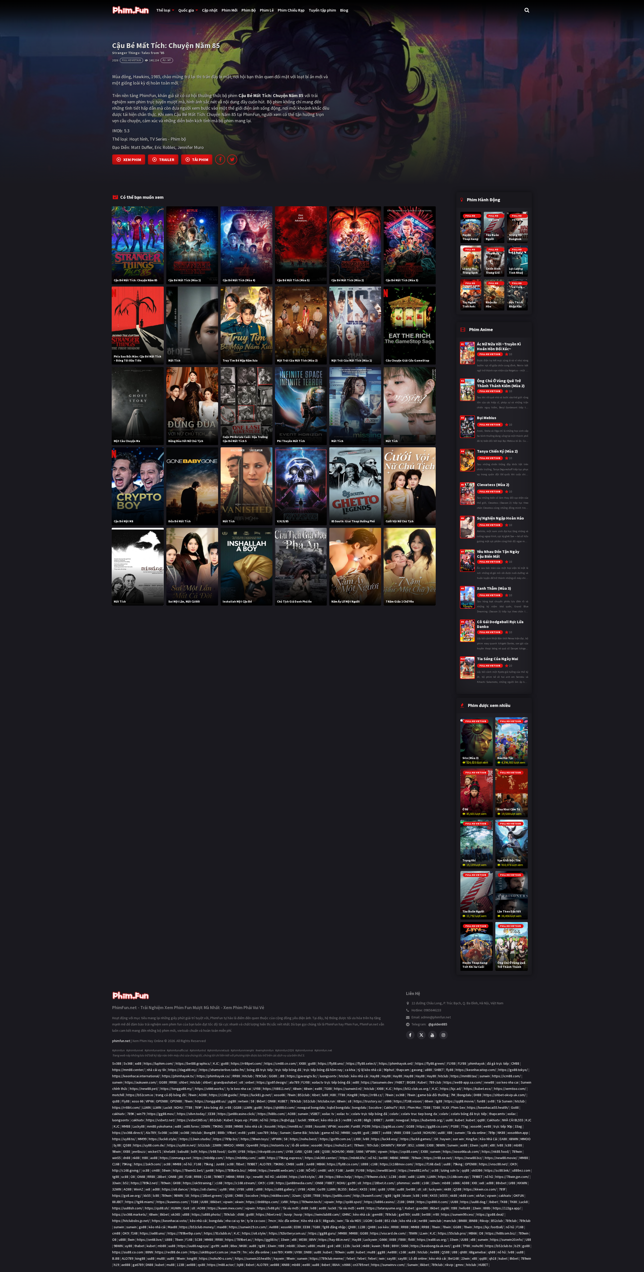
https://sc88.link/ (497, 1170)
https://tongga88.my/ (176, 1088)
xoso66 (279, 1095)
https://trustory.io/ (368, 1101)
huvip (288, 1214)
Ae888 (273, 1227)
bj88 (240, 1264)
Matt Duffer (141, 147)
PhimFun (147, 95)
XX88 (302, 1063)
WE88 (303, 1239)
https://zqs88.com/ (404, 1151)
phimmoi (403, 1183)
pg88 (232, 1101)
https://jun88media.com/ (294, 1183)
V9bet (231, 1132)
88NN (149, 1252)
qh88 (463, 1252)
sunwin (484, 1076)
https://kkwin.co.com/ (480, 1189)
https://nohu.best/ (303, 1139)
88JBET (117, 1202)
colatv (394, 1113)
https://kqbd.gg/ (283, 1120)
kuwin (376, 1246)
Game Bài (300, 1132)
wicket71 (155, 1151)
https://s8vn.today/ (191, 1113)
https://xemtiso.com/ (510, 1088)
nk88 (136, 1158)
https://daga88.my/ (182, 1069)
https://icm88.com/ (506, 1076)
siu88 (416, 1214)
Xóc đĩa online (288, 1220)
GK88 (177, 1183)
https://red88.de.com (171, 1252)
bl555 (444, 1195)
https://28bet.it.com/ (379, 1183)
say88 (356, 1132)
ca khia (350, 1069)
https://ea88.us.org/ (432, 1239)
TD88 (426, 1107)
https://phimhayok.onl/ (396, 1063)
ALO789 (265, 1164)
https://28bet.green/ (206, 1195)
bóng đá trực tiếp (260, 1069)
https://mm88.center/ (128, 1069)
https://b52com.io (139, 1095)
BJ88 (115, 1258)
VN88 (397, 1132)
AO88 (203, 1095)
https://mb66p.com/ (208, 1158)
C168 (115, 1164)
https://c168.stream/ (240, 1183)
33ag (518, 1126)
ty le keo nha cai (239, 1088)
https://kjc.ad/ (451, 1088)
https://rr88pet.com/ (246, 1063)
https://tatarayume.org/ (385, 1208)
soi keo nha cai (507, 1082)
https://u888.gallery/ (280, 1189)
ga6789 (404, 1214)
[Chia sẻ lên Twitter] (232, 159)
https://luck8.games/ (416, 1139)
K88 (333, 1095)
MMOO (525, 1139)
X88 (449, 1132)
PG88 (455, 1126)
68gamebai (477, 1252)
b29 (517, 1246)
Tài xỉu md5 (291, 1208)
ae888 (125, 1264)
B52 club (391, 1220)
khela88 (169, 1151)
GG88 (273, 1076)
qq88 (481, 1120)
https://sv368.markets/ (129, 1214)
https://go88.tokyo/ (513, 1069)
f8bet (240, 1164)
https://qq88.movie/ (460, 1101)
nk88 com (466, 1195)
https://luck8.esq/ (384, 1139)
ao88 (463, 1145)
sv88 (491, 1101)
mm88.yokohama (159, 1126)
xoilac (511, 1113)
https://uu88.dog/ (473, 1202)
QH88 (372, 1227)
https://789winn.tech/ (306, 1202)
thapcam (402, 1069)
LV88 (298, 1151)
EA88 (503, 1139)
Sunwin (285, 1132)
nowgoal (402, 1120)
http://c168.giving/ (126, 1170)
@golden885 (437, 1024)
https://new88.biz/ (468, 1158)
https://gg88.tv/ (266, 1239)
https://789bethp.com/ (185, 1233)
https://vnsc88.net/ (493, 1164)
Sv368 (128, 1063)
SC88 (198, 1239)
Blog (344, 10)
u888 (428, 1069)
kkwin (407, 1195)
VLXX (445, 1107)
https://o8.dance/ (175, 1189)
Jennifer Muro (190, 147)
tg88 (438, 1101)
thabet (139, 1246)
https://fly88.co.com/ (343, 1164)
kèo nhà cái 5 (330, 1120)
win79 (141, 1113)
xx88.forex (191, 1126)
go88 (225, 1063)
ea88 (318, 1088)
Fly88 (126, 1101)
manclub (450, 1220)
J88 (282, 1076)
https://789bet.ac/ (239, 1239)
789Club (261, 1076)
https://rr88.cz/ (371, 1095)
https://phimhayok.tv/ (178, 1076)
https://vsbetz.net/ (160, 1120)
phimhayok (476, 1063)
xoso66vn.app (517, 1132)
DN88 (410, 1202)
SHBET (439, 1069)
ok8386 (476, 1170)
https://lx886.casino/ (379, 1202)
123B (361, 1227)
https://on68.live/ (150, 1239)
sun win (458, 1139)
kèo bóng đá (213, 1107)
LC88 (392, 1176)
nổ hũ (264, 1120)
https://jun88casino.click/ (236, 1113)
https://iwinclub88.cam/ (322, 1214)
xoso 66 (137, 1101)
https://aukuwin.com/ (141, 1082)
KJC (216, 1063)
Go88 (515, 1107)
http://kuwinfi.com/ (367, 1195)
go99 (351, 1183)
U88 (528, 1239)
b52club (309, 1101)
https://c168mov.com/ (396, 1164)
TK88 (503, 1202)
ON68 (272, 1101)
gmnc (460, 1264)
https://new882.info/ (413, 1170)
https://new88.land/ (381, 1170)
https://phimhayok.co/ (213, 1076)
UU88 (204, 1202)
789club (295, 1101)
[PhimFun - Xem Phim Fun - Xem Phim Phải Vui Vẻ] (130, 993)
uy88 (484, 1145)
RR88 (236, 1076)
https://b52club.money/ (197, 1227)
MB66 (394, 1158)
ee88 (487, 1126)
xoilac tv (328, 1113)
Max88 (172, 1227)
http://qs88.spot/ (349, 1202)
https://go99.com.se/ (336, 1139)
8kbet (261, 1101)
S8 (252, 1101)
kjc (249, 1176)
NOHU (178, 1107)
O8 (133, 1176)
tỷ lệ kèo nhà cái (369, 1069)
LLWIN (146, 1107)
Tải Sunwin (504, 1101)
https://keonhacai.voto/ (170, 1220)
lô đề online (300, 1145)
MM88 (126, 1126)
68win (297, 1088)
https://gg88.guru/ (322, 1233)
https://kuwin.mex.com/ (225, 1208)
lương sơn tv (450, 1170)
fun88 (481, 1101)
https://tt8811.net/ (277, 1088)
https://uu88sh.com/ (127, 1208)
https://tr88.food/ (212, 1151)
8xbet (353, 1189)
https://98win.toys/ (255, 1139)
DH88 (477, 1095)
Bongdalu (464, 1095)
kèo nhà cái (359, 1076)
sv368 (400, 1095)
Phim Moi (414, 1107)
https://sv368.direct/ (127, 1132)
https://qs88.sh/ (157, 1208)
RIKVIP (401, 1145)
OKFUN (518, 1195)
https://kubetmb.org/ (427, 1120)
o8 (241, 1082)
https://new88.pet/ (144, 1088)
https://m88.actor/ (221, 1264)
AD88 (465, 1183)
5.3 (127, 131)
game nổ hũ (330, 1132)
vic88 (357, 1120)
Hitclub (247, 1076)
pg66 (445, 1208)
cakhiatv (118, 1113)
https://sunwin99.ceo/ (457, 1214)
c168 (374, 1164)
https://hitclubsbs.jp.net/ (131, 1220)
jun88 (210, 1170)
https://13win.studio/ (195, 1139)
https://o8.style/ (254, 1233)
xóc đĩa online (259, 1252)
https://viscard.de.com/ (388, 1233)
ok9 (331, 1170)
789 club (435, 1082)
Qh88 (352, 1227)
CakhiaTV (390, 1107)
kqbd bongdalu (338, 1107)
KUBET (283, 1101)
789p (491, 1132)
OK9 (513, 1164)
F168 (197, 1164)
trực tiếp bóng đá (288, 1069)
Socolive (375, 1107)
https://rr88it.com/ (126, 1107)
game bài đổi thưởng (433, 1095)
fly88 (449, 1069)
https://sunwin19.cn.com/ (248, 1227)
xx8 (481, 1183)
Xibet (316, 1095)
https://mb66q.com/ (241, 1158)
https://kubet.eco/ (478, 1088)
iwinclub (435, 1220)
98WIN (440, 1145)
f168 (188, 1176)
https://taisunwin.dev (377, 1082)
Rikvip (484, 1220)
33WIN (205, 1126)
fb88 (411, 1239)
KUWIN (176, 1208)
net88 (423, 1220)
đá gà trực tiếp (498, 1063)
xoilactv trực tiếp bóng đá (331, 1082)
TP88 (466, 1246)
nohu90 (477, 1246)
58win (166, 1170)
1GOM (367, 1220)
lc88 (508, 1145)
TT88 (341, 1095)
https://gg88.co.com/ (433, 1126)
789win (359, 1145)
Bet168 (453, 1258)
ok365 (175, 1214)
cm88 (156, 1170)
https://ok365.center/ (321, 1158)
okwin (239, 1202)
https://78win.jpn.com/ (512, 1176)
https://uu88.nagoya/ (193, 1246)
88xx (233, 1246)
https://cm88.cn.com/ (280, 1063)
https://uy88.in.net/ (181, 1145)
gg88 (381, 1252)
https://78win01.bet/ (188, 1170)
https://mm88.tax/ (464, 1076)
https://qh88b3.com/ (279, 1107)
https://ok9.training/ (198, 1183)
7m (244, 1252)
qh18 (492, 1258)
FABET (400, 1082)
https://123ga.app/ (507, 1208)
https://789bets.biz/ (231, 1170)
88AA (336, 1264)
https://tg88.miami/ (139, 1202)
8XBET (378, 1120)
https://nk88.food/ (495, 1151)
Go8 (186, 1208)
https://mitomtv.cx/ (275, 1145)
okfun (480, 1195)
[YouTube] (432, 1035)
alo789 (294, 1082)
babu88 (183, 1151)
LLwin (424, 1233)
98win (116, 1151)
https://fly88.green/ (430, 1063)
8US (402, 1107)
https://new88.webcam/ (277, 1170)
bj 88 (117, 1145)
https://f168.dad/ (428, 1164)
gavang (417, 1069)
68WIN (513, 1139)
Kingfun (471, 1139)
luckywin (435, 1189)
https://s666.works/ (210, 1088)
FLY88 (451, 1063)
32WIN (116, 1189)
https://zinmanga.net (175, 1158)
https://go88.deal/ (490, 1214)
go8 (366, 1132)
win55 (116, 1158)
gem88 (377, 1214)
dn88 (126, 1158)
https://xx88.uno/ (152, 1233)
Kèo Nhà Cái (488, 1139)
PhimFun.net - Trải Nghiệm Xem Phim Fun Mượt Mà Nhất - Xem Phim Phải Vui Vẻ (188, 1007)
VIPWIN (276, 1139)
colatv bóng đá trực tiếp (469, 1113)
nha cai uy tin (235, 1220)
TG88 (328, 1088)
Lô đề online (418, 1258)
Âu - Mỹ (167, 60)
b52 (126, 1183)
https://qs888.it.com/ (432, 1202)
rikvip (449, 1264)
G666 (383, 1239)
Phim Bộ (249, 10)
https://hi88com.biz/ (501, 1233)
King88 (352, 1095)
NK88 (501, 1132)
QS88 (127, 1145)
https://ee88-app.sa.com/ (463, 1082)
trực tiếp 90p (502, 1126)
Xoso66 (269, 1126)
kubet (459, 1120)
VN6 (231, 1189)
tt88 (145, 1158)
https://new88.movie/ (501, 1158)
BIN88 (463, 1220)
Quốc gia (186, 10)
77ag (464, 1126)
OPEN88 (162, 1101)
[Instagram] (443, 1035)
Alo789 (151, 1132)
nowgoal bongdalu (311, 1107)
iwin (340, 1220)
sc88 (167, 1164)
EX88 (406, 1132)
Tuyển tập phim (322, 10)
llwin (131, 1239)
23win (435, 1183)
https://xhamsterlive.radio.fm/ (222, 1069)
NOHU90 (429, 1132)
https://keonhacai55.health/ (488, 1107)
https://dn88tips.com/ (262, 1202)
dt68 (240, 1214)
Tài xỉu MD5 (353, 1220)
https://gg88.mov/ (161, 1113)
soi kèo (383, 1227)
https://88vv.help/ (339, 1176)
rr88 (228, 1107)
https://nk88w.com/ (275, 1195)
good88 (422, 1208)
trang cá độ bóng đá (170, 1095)
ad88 (490, 1183)
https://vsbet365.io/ (192, 1120)
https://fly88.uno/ (331, 1063)
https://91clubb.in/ (218, 1233)
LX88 (357, 1139)
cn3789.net (361, 1264)
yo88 (251, 1132)
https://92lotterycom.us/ (287, 1233)
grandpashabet (225, 1082)
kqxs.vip (241, 1120)
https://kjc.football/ (489, 1227)
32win (296, 1195)
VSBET (315, 1113)
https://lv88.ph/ (268, 1208)
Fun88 (355, 1126)
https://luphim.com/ (158, 1063)
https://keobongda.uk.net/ (431, 1246)
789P (198, 1107)
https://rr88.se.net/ (438, 1158)
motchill (118, 1095)
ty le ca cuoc (256, 1220)
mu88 (321, 1246)
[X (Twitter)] (421, 1035)
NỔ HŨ (310, 1170)
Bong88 (209, 1132)
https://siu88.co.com (127, 1252)
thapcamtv (497, 1113)
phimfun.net (121, 1041)
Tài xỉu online (476, 1132)
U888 (364, 1164)
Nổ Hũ (269, 1176)
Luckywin (370, 1239)
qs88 (115, 1101)
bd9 (194, 1151)
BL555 (342, 1189)
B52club (304, 1095)
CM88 (515, 1063)
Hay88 (374, 1076)
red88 (347, 1120)
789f (502, 1189)
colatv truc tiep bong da (419, 1113)
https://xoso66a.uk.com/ (461, 1151)
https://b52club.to (498, 1246)
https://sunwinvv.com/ (388, 1264)
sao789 (262, 1132)
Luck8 (168, 1107)
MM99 (142, 1139)
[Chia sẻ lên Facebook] (220, 159)
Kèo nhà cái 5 (311, 1220)
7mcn (272, 1220)
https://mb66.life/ (353, 1158)
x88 (492, 1145)
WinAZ (138, 1189)
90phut (389, 1069)
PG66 (254, 1120)
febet (350, 1258)
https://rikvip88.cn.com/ (266, 1151)
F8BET (330, 1183)
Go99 (232, 1151)
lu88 (325, 1095)
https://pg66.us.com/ (388, 1126)
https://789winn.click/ (371, 1176)
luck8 (302, 1120)
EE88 (211, 1113)
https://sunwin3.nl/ (348, 1088)
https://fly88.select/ (361, 1063)
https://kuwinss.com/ (172, 1202)
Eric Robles (164, 147)
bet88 (383, 1158)
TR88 (316, 1195)
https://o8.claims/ (204, 1189)
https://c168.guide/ (223, 1095)
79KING (217, 1126)
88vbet (501, 1183)
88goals (329, 1220)
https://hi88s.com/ (271, 1113)
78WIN (412, 1233)
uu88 (449, 1120)
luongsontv (328, 1076)
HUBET (483, 1264)
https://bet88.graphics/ (193, 1063)
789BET (252, 1164)
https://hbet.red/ (269, 1214)
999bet (313, 1120)
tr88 (373, 1189)
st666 (420, 1145)
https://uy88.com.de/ (149, 1145)
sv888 (387, 1132)
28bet (161, 1176)
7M (453, 1095)
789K (130, 1113)
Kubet (422, 1082)
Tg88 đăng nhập (334, 1227)
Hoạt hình (138, 139)
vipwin (382, 1151)
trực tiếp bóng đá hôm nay (323, 1069)
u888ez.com (521, 1170)
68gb (367, 1120)
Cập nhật (210, 10)
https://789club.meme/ (327, 1258)
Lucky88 (139, 1126)
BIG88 (411, 1082)
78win (192, 1095)
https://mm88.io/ (290, 1126)
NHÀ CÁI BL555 (512, 1120)
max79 (235, 1252)
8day (274, 1132)
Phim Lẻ (267, 10)
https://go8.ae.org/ (126, 1195)
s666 (387, 1101)
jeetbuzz (139, 1151)
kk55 (147, 1195)
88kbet (215, 1202)
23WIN (216, 1145)
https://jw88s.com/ (337, 1195)
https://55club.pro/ (452, 1233)
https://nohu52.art (337, 1145)
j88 (181, 1176)
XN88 (350, 1151)
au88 (224, 1246)
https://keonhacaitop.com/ (476, 1069)
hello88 (464, 1208)
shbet (183, 1082)
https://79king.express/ (285, 1158)
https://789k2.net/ (144, 1183)
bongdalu (359, 1107)
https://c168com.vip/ (453, 1176)
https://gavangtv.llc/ (302, 1076)
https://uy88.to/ (124, 1139)
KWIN (288, 1252)
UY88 (257, 1088)
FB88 (402, 1239)
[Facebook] (410, 1035)
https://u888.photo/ (206, 1214)
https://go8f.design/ (272, 1082)
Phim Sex (458, 1107)
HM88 (240, 1145)
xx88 (138, 1063)
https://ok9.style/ (302, 1176)
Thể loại (163, 10)
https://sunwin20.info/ (506, 1239)
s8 (349, 1101)
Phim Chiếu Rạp (291, 10)
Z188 (401, 1202)
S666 (359, 1151)
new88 (489, 1082)
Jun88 (389, 1120)
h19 (116, 1264)
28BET (375, 1132)
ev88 (242, 1132)
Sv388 (116, 1063)
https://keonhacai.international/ (136, 1076)
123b (346, 1246)
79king (208, 1164)
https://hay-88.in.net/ (334, 1239)
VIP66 (150, 1101)
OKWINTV (387, 1145)
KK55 (363, 1189)
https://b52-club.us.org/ (412, 1088)
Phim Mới (229, 10)
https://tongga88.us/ (210, 1101)
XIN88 (285, 1264)
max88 (222, 1227)
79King (127, 1164)
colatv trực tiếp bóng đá (369, 1113)
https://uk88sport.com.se (209, 1252)
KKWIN (522, 1183)
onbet (249, 1082)
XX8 (474, 1183)
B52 (411, 1145)
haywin (445, 1139)
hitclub (344, 1076)
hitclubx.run (326, 1101)
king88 (140, 1258)
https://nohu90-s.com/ (216, 1258)
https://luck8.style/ (163, 1139)
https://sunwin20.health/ (253, 1258)
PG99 (366, 1126)
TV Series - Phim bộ (168, 139)
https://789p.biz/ (225, 1139)
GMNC (346, 1214)
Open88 (252, 1145)
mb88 (518, 1145)
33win (474, 1145)
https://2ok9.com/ (147, 1164)
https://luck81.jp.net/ (256, 1095)
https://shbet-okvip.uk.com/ (505, 1095)
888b (221, 1132)
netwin (243, 1101)
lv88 (366, 1139)
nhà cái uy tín (156, 1069)
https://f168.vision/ (408, 1101)
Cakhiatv (493, 1120)
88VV (312, 1239)
